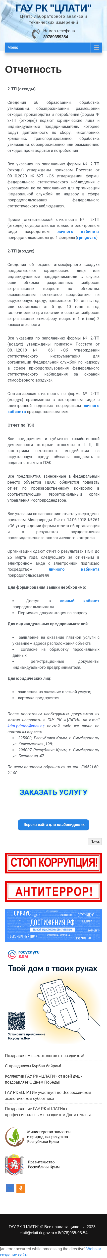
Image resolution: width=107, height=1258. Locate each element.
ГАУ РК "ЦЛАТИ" (53, 8)
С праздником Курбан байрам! (33, 1066)
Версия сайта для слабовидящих (53, 824)
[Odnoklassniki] (20, 1188)
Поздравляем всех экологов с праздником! (44, 1056)
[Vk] (10, 1188)
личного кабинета (78, 231)
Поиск (95, 841)
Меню (12, 47)
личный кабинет (80, 600)
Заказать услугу (53, 792)
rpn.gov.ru (86, 237)
